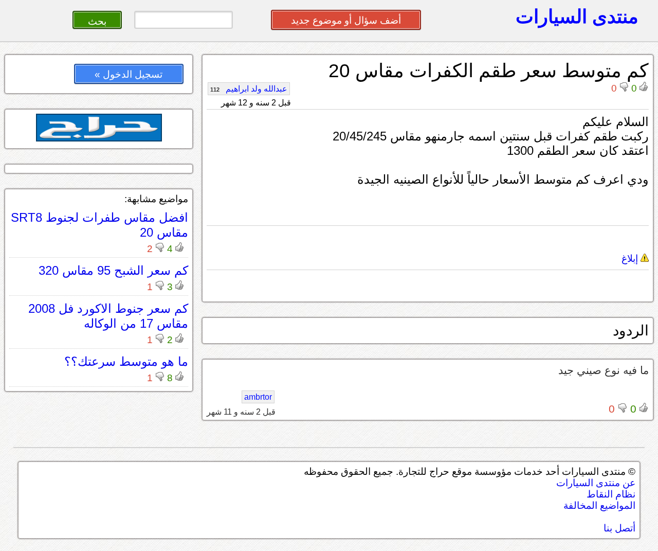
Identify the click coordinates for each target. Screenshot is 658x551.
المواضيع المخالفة (599, 505)
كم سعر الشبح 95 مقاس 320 (113, 270)
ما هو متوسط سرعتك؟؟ (126, 361)
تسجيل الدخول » (128, 74)
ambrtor (258, 397)
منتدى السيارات (577, 16)
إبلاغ (631, 258)
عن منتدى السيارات (595, 482)
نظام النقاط (611, 494)
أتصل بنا (619, 528)
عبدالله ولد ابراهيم (248, 88)
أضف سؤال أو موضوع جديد (346, 20)
